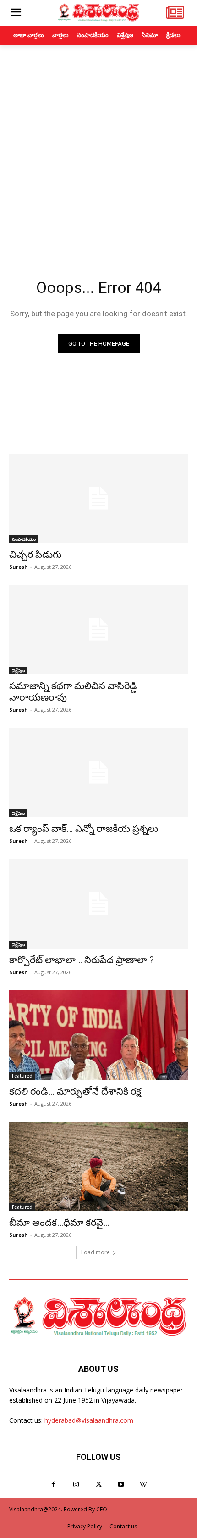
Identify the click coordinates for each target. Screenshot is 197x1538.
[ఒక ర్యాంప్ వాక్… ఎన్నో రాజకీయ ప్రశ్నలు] (98, 772)
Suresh (18, 566)
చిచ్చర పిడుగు (35, 554)
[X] (98, 1484)
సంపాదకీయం (24, 539)
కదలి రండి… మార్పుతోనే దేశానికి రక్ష (75, 1091)
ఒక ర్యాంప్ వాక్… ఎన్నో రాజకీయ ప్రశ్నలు (83, 828)
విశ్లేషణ (18, 670)
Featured (22, 1075)
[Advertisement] (98, 148)
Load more (95, 1252)
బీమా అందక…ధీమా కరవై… (59, 1222)
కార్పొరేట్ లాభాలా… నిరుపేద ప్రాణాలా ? (81, 959)
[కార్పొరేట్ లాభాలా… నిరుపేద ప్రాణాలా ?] (98, 904)
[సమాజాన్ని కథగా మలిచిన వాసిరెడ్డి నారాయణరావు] (98, 629)
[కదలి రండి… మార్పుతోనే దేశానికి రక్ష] (98, 1035)
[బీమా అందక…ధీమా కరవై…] (98, 1166)
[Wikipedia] (144, 1484)
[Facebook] (53, 1484)
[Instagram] (76, 1484)
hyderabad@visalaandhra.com (88, 1420)
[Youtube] (121, 1484)
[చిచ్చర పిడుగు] (98, 498)
